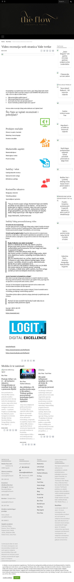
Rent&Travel (41, 504)
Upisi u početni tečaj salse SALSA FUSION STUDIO (64, 235)
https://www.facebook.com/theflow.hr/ (17, 353)
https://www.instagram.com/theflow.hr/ (18, 350)
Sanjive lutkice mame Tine (65, 113)
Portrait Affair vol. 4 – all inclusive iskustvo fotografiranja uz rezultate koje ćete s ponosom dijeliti (9, 384)
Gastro (39, 479)
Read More (4, 428)
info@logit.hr (10, 310)
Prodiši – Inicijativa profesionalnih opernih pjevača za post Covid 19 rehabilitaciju (64, 208)
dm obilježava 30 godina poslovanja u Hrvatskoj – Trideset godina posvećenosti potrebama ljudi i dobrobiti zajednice (27, 394)
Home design (41, 485)
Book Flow (40, 494)
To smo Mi (40, 497)
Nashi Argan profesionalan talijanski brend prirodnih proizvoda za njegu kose (65, 154)
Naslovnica (40, 464)
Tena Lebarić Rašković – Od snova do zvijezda (65, 91)
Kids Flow (40, 507)
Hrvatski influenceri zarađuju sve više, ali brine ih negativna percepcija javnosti (46, 382)
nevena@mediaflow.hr (26, 472)
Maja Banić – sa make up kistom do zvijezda (65, 128)
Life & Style (40, 467)
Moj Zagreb (40, 510)
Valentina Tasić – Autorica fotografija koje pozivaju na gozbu (64, 261)
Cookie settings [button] (7, 578)
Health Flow (40, 470)
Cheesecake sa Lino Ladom (65, 75)
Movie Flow (40, 488)
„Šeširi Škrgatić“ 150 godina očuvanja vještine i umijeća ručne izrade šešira (65, 58)
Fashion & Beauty (25, 384)
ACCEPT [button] (17, 577)
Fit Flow (39, 476)
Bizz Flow (4, 50)
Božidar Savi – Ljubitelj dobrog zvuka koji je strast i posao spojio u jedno (65, 182)
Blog (38, 491)
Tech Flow (48, 373)
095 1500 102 (25, 467)
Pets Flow (40, 513)
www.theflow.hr (10, 346)
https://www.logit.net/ (12, 313)
